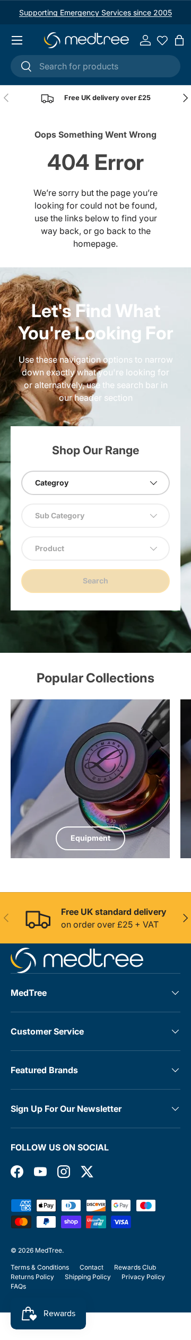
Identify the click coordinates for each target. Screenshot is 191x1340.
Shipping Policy (88, 1277)
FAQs (18, 1286)
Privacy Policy (143, 1277)
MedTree (48, 1250)
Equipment (90, 837)
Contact (91, 1267)
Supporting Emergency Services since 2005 (95, 12)
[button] (179, 40)
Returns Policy (32, 1277)
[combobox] (95, 66)
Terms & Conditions (40, 1267)
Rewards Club (135, 1267)
